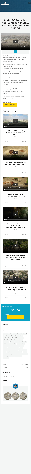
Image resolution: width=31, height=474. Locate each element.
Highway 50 (21, 341)
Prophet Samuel (7, 349)
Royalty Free (9, 351)
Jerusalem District (21, 343)
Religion (18, 349)
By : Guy (6, 141)
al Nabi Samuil (24, 333)
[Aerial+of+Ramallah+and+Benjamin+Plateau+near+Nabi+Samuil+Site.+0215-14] (11, 376)
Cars (18, 339)
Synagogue (13, 353)
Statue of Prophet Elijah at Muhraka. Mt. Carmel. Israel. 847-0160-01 (15, 257)
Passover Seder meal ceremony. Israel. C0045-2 (15, 195)
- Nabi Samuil (6, 327)
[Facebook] (4, 376)
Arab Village (6, 335)
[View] (22, 141)
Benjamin (21, 335)
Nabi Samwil (20, 345)
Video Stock (19, 356)
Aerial (5, 333)
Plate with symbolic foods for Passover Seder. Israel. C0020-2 (15, 164)
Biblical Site (13, 339)
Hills (26, 341)
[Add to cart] (25, 141)
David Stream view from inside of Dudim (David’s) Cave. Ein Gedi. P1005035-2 (15, 225)
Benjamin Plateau (7, 337)
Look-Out (10, 345)
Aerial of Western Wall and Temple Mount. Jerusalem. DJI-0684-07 (15, 289)
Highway (15, 341)
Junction (5, 345)
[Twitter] (7, 376)
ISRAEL (10, 327)
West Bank (6, 358)
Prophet (20, 347)
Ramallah (13, 349)
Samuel (24, 351)
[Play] (15, 41)
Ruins (15, 351)
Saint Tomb (19, 351)
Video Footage (13, 356)
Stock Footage (7, 353)
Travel (26, 353)
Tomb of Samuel (20, 353)
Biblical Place (6, 339)
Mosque (15, 345)
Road (5, 351)
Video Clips (6, 356)
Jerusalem (15, 327)
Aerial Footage (10, 333)
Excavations (6, 341)
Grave (11, 341)
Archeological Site (13, 335)
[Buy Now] (24, 141)
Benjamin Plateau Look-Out (17, 337)
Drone (21, 339)
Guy (15, 390)
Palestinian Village (14, 347)
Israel (9, 343)
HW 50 (5, 343)
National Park (6, 347)
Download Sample (15, 51)
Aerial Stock (17, 333)
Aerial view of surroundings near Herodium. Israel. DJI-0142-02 (15, 132)
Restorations (24, 349)
